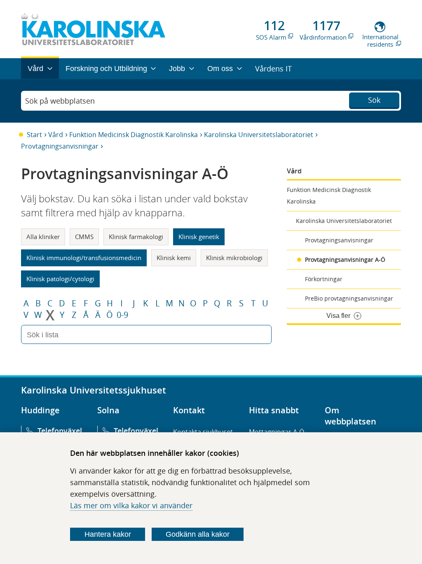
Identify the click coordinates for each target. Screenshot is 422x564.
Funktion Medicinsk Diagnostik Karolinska (133, 134)
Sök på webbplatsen (60, 101)
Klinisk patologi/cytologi (60, 279)
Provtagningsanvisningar (59, 146)
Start (34, 134)
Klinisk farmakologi (136, 236)
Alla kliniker (43, 236)
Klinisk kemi (174, 258)
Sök (374, 100)
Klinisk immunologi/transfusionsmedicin (83, 258)
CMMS (84, 236)
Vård (55, 134)
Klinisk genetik (198, 236)
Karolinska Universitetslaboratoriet (258, 134)
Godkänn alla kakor (198, 534)
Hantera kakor (107, 534)
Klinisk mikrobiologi (234, 258)
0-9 (122, 315)
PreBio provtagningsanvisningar (349, 298)
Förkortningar (323, 279)
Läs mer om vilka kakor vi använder (131, 505)
